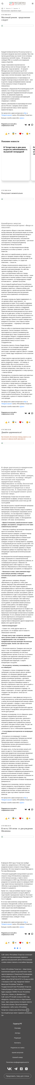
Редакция (17, 1038)
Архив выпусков (17, 1052)
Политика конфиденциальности (17, 1062)
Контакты (17, 1043)
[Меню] (32, 3)
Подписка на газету (17, 1048)
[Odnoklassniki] (21, 1068)
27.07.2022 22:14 (6, 825)
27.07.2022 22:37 (6, 14)
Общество (8, 8)
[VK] (9, 1068)
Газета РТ (17, 1024)
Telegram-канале (6, 115)
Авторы (17, 1033)
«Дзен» (22, 118)
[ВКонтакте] (25, 124)
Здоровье (15, 8)
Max (25, 113)
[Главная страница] (17, 3)
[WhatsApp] (32, 124)
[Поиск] (2, 3)
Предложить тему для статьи (17, 1076)
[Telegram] (29, 124)
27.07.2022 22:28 (6, 429)
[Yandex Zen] (26, 1068)
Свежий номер (17, 1057)
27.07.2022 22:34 (6, 190)
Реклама (17, 1028)
